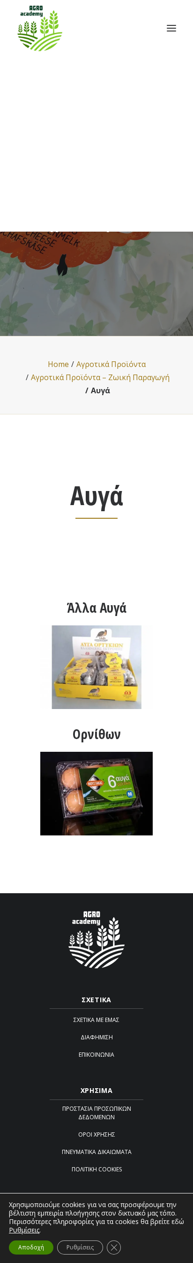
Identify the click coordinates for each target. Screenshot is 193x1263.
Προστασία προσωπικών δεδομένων (96, 1113)
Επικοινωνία (96, 1055)
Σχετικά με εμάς (96, 1020)
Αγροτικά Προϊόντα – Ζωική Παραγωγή (100, 377)
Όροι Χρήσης (96, 1134)
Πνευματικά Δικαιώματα (97, 1152)
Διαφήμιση (97, 1037)
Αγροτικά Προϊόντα (111, 364)
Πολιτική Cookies (97, 1169)
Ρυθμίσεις (24, 1230)
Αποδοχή (31, 1247)
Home (58, 364)
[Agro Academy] (40, 28)
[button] (171, 28)
